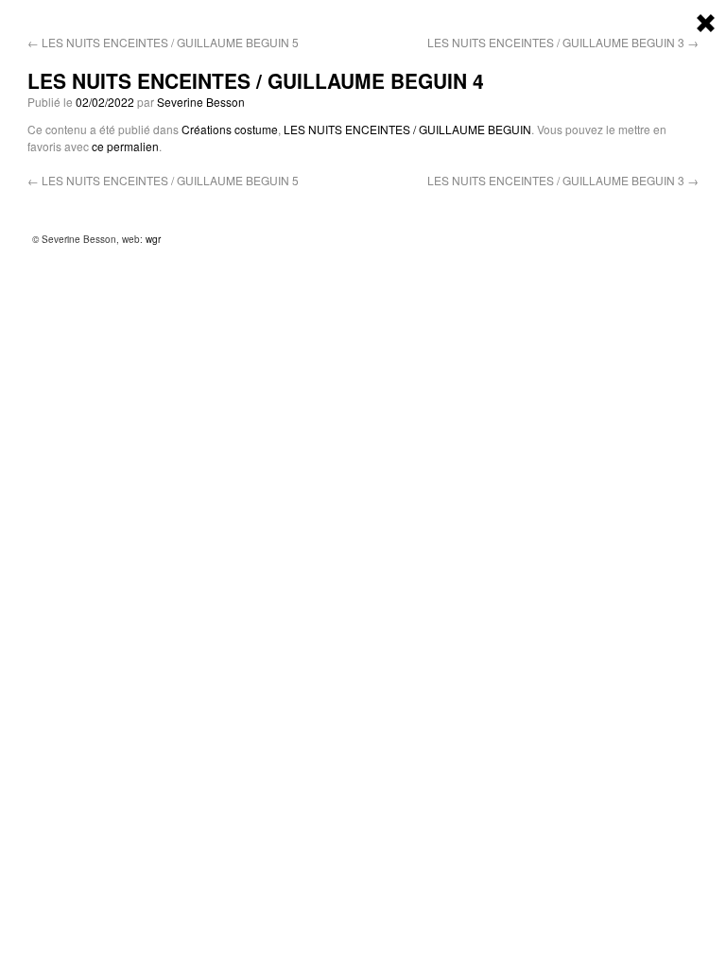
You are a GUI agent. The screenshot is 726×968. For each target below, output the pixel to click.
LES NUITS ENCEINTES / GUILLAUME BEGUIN (407, 129)
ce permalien (125, 146)
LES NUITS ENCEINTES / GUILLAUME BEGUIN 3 (563, 42)
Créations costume (230, 129)
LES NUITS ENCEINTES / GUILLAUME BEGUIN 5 (163, 42)
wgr (153, 239)
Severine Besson (201, 102)
